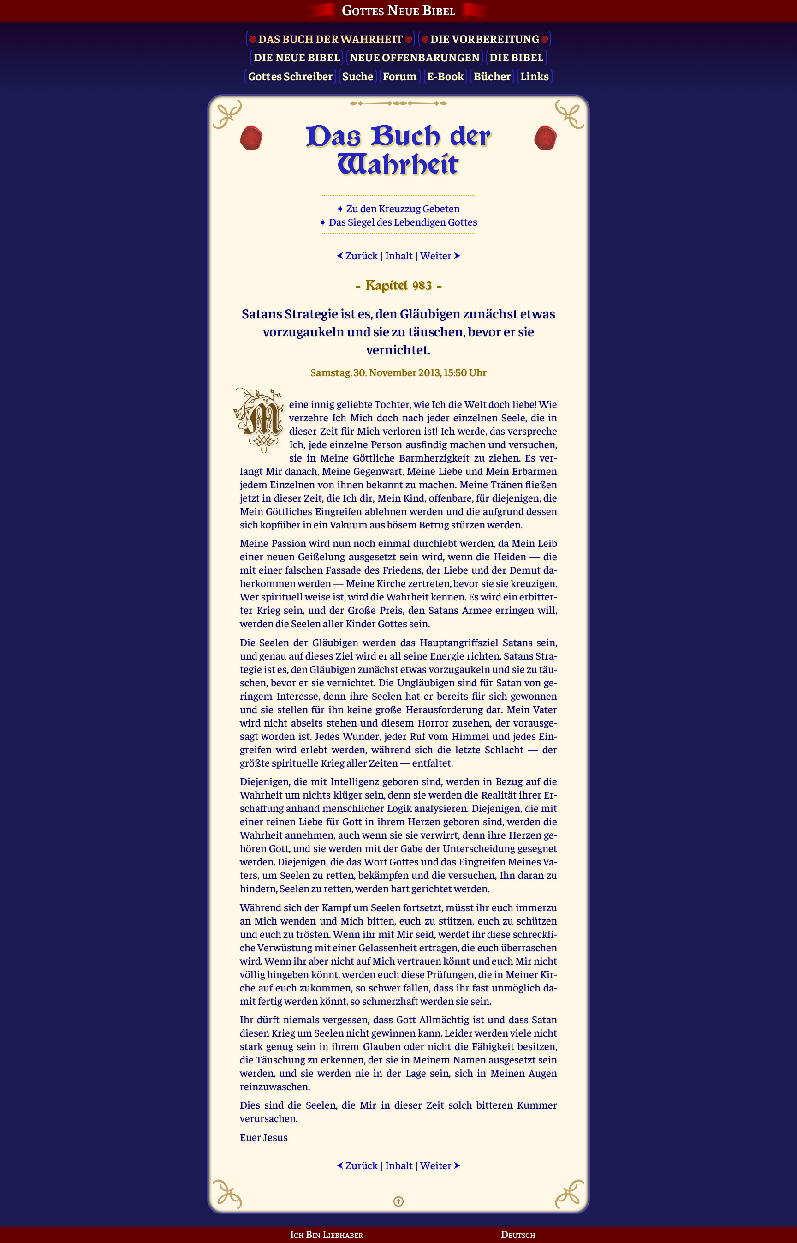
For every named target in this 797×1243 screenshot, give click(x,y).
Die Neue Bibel (297, 56)
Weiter (440, 255)
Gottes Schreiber (290, 75)
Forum (400, 75)
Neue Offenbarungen (415, 56)
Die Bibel (516, 56)
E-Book (445, 75)
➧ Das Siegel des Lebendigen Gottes (398, 221)
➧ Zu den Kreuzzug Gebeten (399, 208)
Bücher (492, 75)
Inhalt (399, 255)
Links (534, 75)
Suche (357, 75)
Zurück (357, 255)
